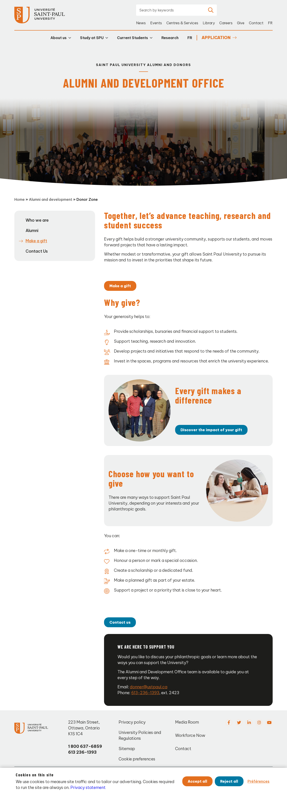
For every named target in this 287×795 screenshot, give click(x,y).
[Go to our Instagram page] (259, 722)
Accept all (197, 781)
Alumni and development (50, 199)
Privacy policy (132, 722)
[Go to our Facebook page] (229, 722)
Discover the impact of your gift (211, 430)
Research (169, 37)
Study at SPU (92, 37)
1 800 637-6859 (85, 746)
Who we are (37, 220)
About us (58, 37)
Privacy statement (88, 787)
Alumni (32, 230)
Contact (256, 23)
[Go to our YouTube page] (269, 722)
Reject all (229, 781)
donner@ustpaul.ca (148, 686)
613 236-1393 (82, 752)
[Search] (210, 10)
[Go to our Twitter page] (239, 722)
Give (240, 23)
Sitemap (127, 748)
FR (270, 23)
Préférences (259, 781)
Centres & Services (182, 23)
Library (209, 23)
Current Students (132, 37)
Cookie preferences (137, 759)
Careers (226, 23)
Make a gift (120, 286)
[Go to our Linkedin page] (249, 722)
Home (19, 199)
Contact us (119, 622)
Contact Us (37, 251)
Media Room (187, 722)
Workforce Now (190, 735)
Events (156, 23)
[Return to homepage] (39, 15)
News (141, 23)
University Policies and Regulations (140, 735)
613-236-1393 (145, 692)
